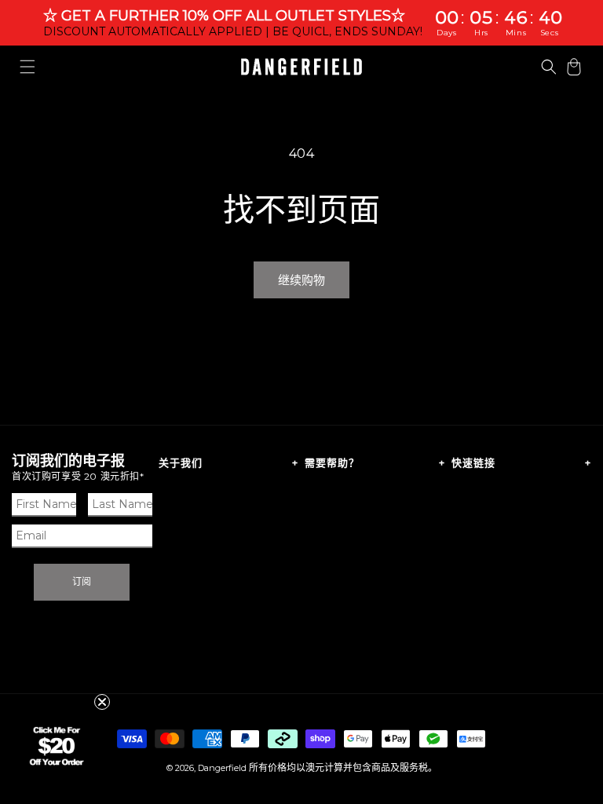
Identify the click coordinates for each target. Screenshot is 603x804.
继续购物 (301, 279)
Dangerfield (222, 767)
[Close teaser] (102, 702)
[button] (27, 66)
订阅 (81, 581)
